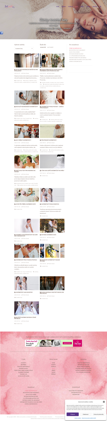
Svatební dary (76, 394)
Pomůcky (70, 6)
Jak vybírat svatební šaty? (23, 140)
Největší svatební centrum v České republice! (25, 318)
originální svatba (33, 80)
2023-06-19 (17, 73)
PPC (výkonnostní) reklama (83, 372)
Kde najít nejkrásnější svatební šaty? (27, 106)
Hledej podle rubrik (74, 52)
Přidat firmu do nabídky (83, 366)
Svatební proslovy (76, 392)
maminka (21, 185)
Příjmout (72, 414)
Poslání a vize (23, 374)
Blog (76, 6)
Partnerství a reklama (83, 364)
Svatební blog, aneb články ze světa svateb (50, 28)
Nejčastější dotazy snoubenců (77, 50)
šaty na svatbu (43, 121)
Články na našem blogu (75, 48)
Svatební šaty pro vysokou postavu (26, 260)
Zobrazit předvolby (99, 414)
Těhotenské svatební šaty (49, 140)
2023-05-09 (43, 73)
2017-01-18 (17, 206)
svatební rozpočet (51, 121)
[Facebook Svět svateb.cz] (1, 32)
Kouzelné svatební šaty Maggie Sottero (50, 260)
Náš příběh (23, 364)
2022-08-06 (43, 142)
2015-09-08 (43, 263)
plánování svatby (18, 82)
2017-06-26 (43, 173)
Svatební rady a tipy (54, 82)
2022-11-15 (43, 110)
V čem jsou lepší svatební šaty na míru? (52, 170)
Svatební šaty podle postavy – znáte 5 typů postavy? (52, 107)
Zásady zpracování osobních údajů (89, 418)
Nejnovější (43, 47)
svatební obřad (48, 86)
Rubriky (64, 6)
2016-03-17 (17, 262)
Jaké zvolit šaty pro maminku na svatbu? (24, 171)
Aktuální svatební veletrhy (76, 54)
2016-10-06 (17, 238)
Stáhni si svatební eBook (75, 61)
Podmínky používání (23, 372)
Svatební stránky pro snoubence (77, 57)
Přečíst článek (26, 73)
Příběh (82, 6)
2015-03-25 (17, 295)
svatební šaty (34, 82)
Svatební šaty (19, 80)
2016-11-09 (43, 206)
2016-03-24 (43, 237)
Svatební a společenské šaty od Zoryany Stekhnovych (26, 235)
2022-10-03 (17, 142)
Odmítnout (85, 414)
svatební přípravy (27, 82)
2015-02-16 (43, 296)
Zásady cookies (78, 418)
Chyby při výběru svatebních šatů (26, 204)
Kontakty (23, 363)
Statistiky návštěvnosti (23, 366)
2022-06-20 (17, 174)
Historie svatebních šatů (48, 234)
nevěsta (27, 80)
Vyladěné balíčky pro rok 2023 (83, 368)
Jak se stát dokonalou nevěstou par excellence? (26, 70)
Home (57, 6)
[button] (104, 402)
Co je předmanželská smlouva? (77, 56)
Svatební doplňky (46, 82)
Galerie (88, 6)
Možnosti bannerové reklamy (83, 370)
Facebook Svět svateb (23, 376)
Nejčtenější (50, 47)
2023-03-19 (17, 109)
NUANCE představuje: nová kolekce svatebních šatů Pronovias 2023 (51, 70)
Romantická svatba (57, 84)
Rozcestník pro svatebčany (76, 390)
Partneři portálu (23, 368)
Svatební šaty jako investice (24, 292)
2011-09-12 (17, 321)
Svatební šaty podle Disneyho (50, 204)
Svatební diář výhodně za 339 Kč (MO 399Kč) (80, 59)
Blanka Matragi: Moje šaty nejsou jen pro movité (52, 292)
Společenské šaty (20, 183)
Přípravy (95, 6)
